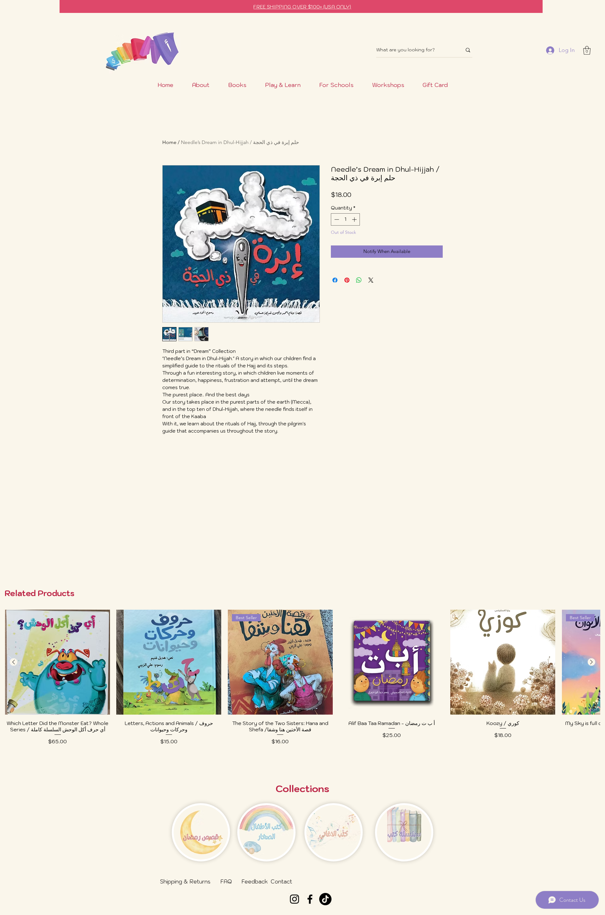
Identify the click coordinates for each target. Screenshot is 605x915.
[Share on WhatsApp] (359, 280)
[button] (587, 50)
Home (169, 142)
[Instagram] (294, 899)
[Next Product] (591, 662)
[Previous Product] (13, 662)
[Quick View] (57, 662)
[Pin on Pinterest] (347, 280)
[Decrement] (336, 219)
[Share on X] (371, 280)
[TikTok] (325, 899)
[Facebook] (310, 899)
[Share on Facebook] (335, 280)
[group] (302, 685)
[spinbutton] (345, 219)
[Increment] (355, 219)
